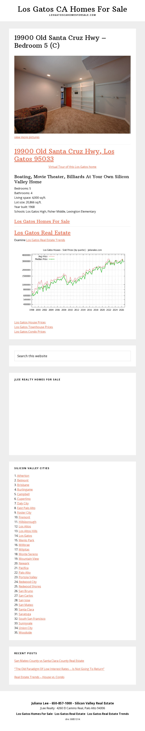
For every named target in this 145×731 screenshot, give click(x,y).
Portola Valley (28, 577)
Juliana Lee (40, 703)
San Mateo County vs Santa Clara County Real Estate (49, 661)
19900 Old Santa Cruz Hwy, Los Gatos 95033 (64, 155)
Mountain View (29, 559)
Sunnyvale (25, 623)
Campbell (23, 494)
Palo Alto (25, 573)
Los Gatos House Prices (30, 322)
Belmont (22, 480)
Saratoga (25, 614)
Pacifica (23, 568)
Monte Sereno (28, 554)
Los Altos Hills (28, 531)
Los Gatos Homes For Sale (42, 221)
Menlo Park (26, 540)
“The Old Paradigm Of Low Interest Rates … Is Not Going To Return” (59, 669)
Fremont (24, 517)
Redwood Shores (30, 586)
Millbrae (24, 545)
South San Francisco (32, 619)
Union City (26, 628)
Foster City (24, 513)
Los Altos (25, 526)
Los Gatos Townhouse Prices (33, 327)
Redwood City (28, 582)
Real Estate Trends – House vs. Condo (39, 677)
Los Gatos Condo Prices (30, 332)
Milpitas (24, 549)
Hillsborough (27, 522)
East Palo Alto (26, 508)
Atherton (23, 476)
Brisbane (23, 485)
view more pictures (26, 137)
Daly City (23, 503)
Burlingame (25, 489)
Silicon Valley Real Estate (94, 703)
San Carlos (26, 596)
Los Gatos (25, 536)
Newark (24, 563)
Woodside (25, 632)
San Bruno (26, 591)
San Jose (24, 600)
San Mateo (26, 605)
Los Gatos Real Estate (42, 232)
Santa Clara (26, 609)
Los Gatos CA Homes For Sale (72, 9)
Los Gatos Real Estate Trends (45, 240)
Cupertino (24, 499)
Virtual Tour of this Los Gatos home (72, 167)
